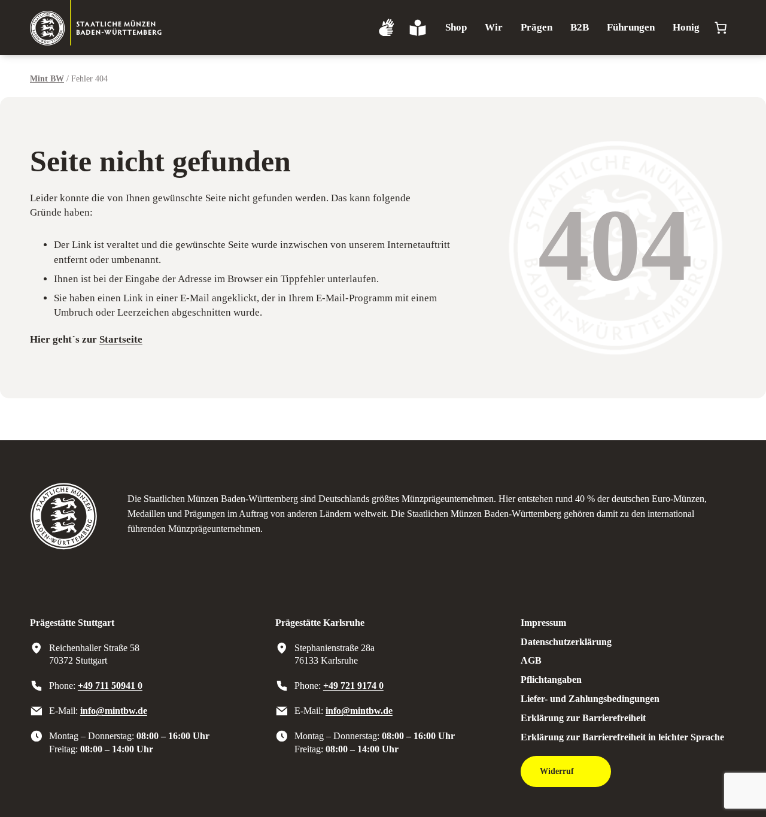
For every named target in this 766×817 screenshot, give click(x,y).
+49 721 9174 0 (353, 685)
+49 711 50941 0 (110, 685)
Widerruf (557, 771)
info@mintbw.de (113, 711)
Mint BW (47, 78)
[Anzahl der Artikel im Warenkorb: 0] (721, 28)
